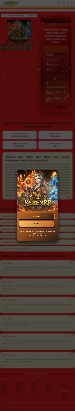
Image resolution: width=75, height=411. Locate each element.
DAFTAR (37, 224)
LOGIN (36, 216)
